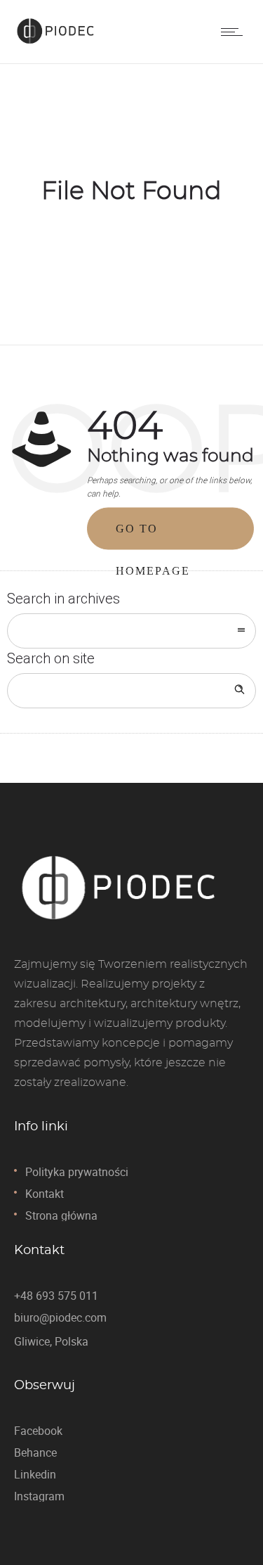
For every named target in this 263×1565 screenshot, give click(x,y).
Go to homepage (153, 536)
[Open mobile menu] (235, 32)
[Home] (55, 44)
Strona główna (61, 1215)
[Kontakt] (131, 1199)
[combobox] (131, 631)
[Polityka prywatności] (131, 1177)
